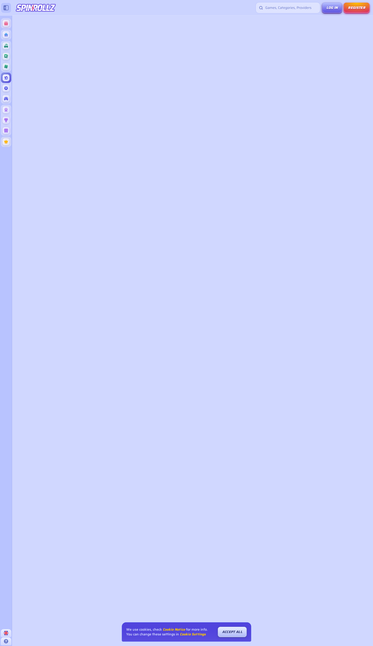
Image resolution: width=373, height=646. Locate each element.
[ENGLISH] (6, 633)
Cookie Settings (193, 634)
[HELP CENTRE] (6, 641)
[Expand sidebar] (6, 8)
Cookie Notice (174, 629)
